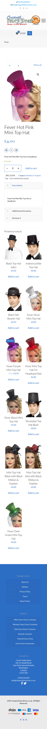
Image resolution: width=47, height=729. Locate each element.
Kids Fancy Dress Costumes (25, 629)
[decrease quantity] (7, 168)
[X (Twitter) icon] (24, 8)
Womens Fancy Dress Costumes (25, 624)
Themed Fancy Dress (25, 639)
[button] (38, 74)
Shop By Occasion (25, 634)
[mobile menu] (43, 20)
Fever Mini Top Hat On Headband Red (33, 369)
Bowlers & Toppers (33, 175)
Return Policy (25, 601)
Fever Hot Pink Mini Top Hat (19, 178)
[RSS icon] (27, 8)
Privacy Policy (25, 592)
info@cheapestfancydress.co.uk (25, 5)
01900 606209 (24, 2)
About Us (25, 582)
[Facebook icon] (20, 8)
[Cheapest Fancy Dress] (23, 20)
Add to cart (31, 168)
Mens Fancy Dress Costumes (25, 620)
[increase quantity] (18, 168)
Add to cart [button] (13, 276)
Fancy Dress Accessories (25, 643)
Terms (25, 596)
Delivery (25, 587)
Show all (38, 65)
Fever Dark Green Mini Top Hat (13, 535)
